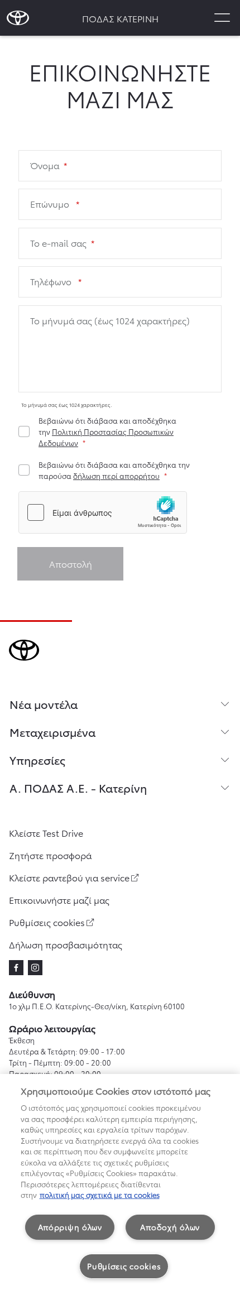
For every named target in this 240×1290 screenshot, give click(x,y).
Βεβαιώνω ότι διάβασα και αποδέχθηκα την (107, 431)
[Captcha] (120, 513)
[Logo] (18, 18)
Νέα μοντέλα (43, 704)
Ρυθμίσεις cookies (124, 1266)
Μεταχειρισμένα (52, 732)
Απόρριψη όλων (70, 1227)
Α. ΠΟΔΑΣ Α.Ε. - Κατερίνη (78, 787)
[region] (120, 1182)
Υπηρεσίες (37, 759)
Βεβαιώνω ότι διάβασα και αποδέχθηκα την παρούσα (114, 470)
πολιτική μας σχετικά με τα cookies (100, 1195)
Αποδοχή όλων (170, 1227)
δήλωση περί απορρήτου (116, 476)
